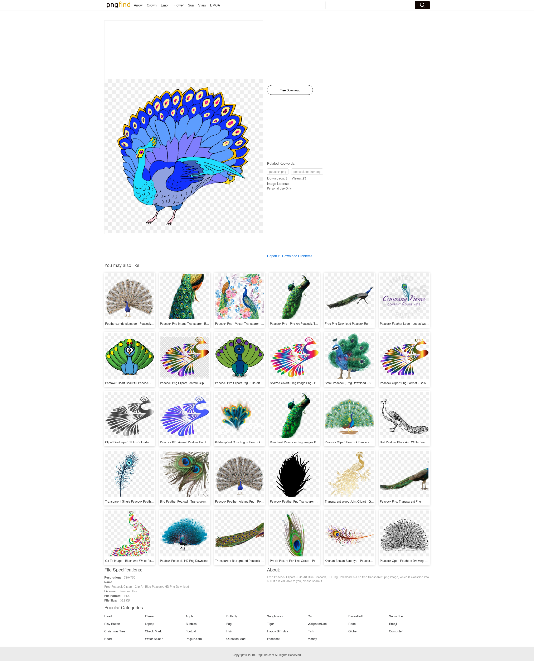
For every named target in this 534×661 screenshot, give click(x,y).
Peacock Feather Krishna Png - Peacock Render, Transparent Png (259, 501)
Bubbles (191, 623)
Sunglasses (275, 616)
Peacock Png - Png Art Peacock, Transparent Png (303, 323)
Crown (152, 5)
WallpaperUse (317, 623)
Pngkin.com (194, 638)
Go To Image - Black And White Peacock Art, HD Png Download (147, 561)
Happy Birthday (277, 631)
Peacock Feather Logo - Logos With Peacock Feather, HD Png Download (428, 323)
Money (312, 638)
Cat (310, 616)
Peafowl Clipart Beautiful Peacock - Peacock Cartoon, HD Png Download (153, 383)
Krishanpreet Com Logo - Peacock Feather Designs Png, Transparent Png (264, 442)
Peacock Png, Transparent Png (400, 501)
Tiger (270, 623)
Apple (189, 616)
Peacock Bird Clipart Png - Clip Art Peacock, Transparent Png (255, 383)
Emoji (165, 5)
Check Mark (153, 631)
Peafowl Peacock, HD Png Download (184, 561)
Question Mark (236, 638)
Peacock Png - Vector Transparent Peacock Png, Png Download (257, 323)
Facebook (273, 638)
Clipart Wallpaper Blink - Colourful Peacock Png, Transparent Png (148, 442)
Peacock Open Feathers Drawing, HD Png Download (415, 561)
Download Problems (297, 255)
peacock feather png (307, 171)
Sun (191, 5)
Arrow (138, 5)
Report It (273, 255)
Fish (311, 631)
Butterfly (232, 616)
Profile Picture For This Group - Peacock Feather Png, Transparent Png (317, 561)
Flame (149, 616)
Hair (229, 631)
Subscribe (396, 616)
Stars (202, 5)
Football (191, 631)
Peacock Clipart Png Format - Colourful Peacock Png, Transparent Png (427, 383)
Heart (108, 616)
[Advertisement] (184, 50)
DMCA (215, 5)
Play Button (112, 623)
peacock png (277, 171)
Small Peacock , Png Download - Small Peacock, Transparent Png (368, 383)
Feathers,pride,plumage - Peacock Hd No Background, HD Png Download (154, 323)
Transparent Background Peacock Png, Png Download (251, 561)
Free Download (290, 90)
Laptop (149, 623)
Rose (352, 623)
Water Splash (154, 638)
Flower (179, 5)
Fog (229, 623)
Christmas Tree (114, 631)
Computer (396, 631)
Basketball (355, 616)
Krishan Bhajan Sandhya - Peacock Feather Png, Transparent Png (368, 561)
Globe (352, 631)
